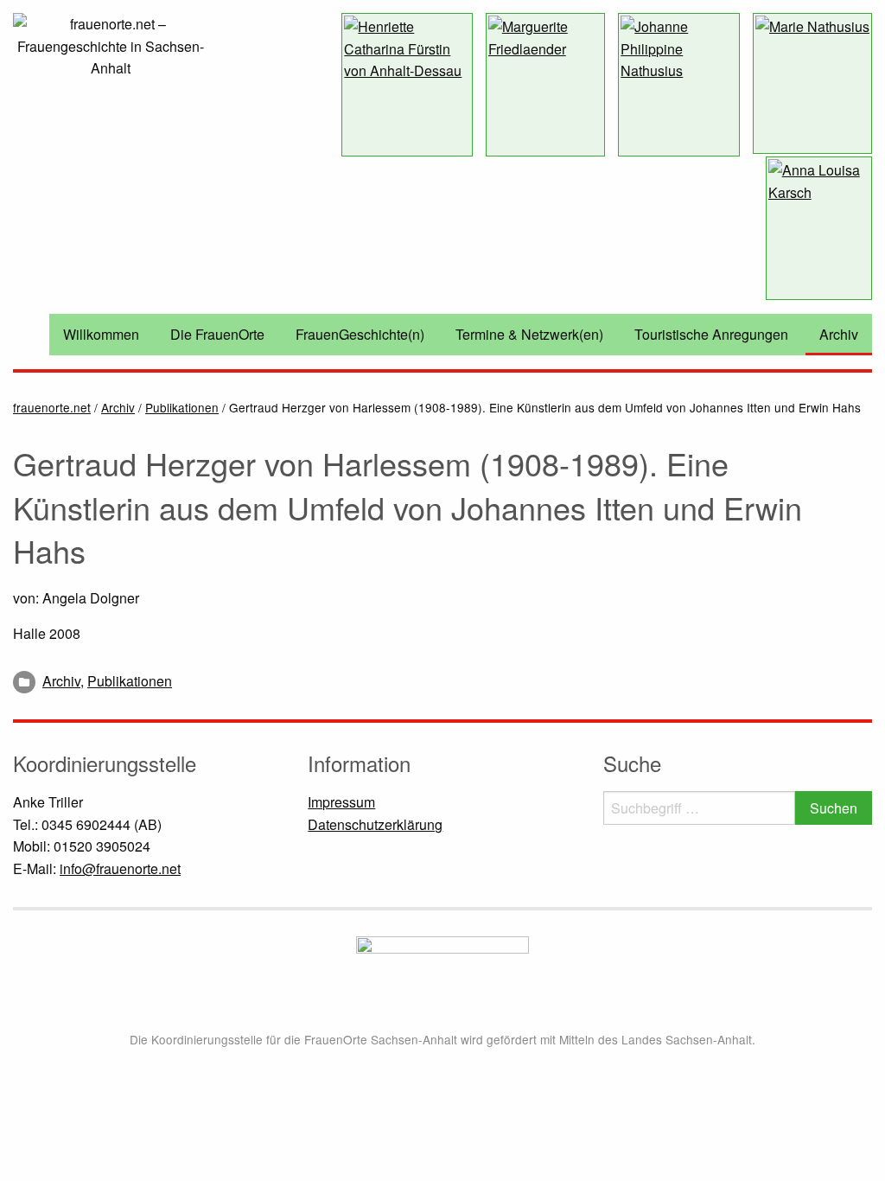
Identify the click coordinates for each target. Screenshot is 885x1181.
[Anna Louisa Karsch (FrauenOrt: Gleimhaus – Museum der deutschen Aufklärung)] (819, 228)
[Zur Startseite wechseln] (110, 44)
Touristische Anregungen (711, 334)
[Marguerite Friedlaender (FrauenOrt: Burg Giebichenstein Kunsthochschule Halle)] (545, 84)
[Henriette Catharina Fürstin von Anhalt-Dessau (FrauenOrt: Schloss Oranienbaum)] (406, 84)
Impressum (341, 802)
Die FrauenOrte (217, 334)
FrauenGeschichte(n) (360, 334)
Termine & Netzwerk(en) (529, 334)
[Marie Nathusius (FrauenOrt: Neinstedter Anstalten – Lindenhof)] (812, 83)
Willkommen (101, 334)
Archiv (838, 334)
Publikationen (129, 681)
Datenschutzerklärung (375, 824)
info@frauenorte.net (120, 868)
